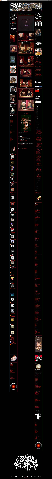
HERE (27, 113)
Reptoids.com (36, 399)
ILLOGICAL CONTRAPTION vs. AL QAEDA (38, 174)
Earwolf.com (36, 385)
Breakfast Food (36, 216)
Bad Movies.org (36, 377)
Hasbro (36, 245)
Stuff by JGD (36, 304)
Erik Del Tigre (11, 121)
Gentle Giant (11, 377)
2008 (36, 188)
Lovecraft (36, 256)
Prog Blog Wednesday (37, 278)
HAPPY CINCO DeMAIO (39, 169)
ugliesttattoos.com (37, 406)
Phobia (11, 379)
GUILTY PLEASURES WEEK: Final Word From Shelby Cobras (38, 180)
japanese (36, 251)
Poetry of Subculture (13, 177)
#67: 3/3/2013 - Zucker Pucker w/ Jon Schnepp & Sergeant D (38, 65)
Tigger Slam (36, 323)
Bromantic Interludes (37, 217)
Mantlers (36, 257)
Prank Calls (36, 276)
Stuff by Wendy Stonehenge (38, 319)
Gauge (11, 371)
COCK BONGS (36, 225)
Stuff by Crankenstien (37, 298)
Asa (10, 133)
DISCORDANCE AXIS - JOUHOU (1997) (24, 14)
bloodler (11, 130)
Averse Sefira (11, 364)
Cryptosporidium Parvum (37, 439)
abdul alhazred (11, 139)
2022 (36, 110)
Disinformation (36, 384)
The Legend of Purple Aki (39, 138)
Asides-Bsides (12, 244)
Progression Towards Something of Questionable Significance (13, 337)
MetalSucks (12, 159)
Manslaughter (11, 120)
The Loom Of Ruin (13, 313)
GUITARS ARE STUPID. (39, 132)
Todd (10, 141)
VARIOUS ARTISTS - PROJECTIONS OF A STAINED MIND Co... (39, 144)
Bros (35, 218)
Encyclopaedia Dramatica (38, 386)
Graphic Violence (37, 243)
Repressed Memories (37, 284)
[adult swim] (36, 374)
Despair (36, 231)
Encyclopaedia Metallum (37, 387)
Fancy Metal (36, 240)
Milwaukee (36, 262)
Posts (36, 101)
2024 (36, 108)
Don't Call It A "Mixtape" (37, 233)
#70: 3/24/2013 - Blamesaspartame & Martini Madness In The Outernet (38, 59)
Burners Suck (36, 219)
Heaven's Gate (36, 392)
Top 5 (35, 324)
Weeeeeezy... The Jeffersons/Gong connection (38, 164)
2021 (36, 111)
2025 (36, 107)
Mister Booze (12, 275)
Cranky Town (12, 283)
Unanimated (11, 365)
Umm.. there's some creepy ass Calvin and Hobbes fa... (39, 168)
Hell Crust (11, 134)
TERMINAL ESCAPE (13, 154)
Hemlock (36, 438)
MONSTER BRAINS (13, 192)
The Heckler (11, 122)
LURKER (12, 170)
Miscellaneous (36, 264)
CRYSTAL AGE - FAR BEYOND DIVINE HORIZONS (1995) (38, 161)
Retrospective (36, 286)
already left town (13, 341)
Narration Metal (36, 266)
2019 (36, 113)
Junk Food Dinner (37, 393)
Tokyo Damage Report (13, 329)
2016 (36, 116)
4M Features (36, 204)
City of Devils (12, 339)
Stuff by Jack (36, 303)
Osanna (36, 433)
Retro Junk (36, 401)
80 (35, 205)
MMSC (36, 265)
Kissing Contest (37, 394)
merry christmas (37, 259)
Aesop (11, 132)
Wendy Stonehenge (12, 131)
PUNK (35, 279)
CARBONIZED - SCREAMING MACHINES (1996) (38, 156)
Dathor (11, 138)
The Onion (36, 405)
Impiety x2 (36, 424)
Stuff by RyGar (36, 311)
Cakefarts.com (36, 378)
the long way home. (13, 234)
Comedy (36, 226)
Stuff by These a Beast (37, 317)
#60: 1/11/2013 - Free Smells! (38, 75)
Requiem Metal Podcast (37, 400)
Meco (35, 422)
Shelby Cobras (21, 142)
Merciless (11, 373)
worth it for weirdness (37, 332)
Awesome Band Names (37, 210)
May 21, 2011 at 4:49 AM (23, 140)
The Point (12, 324)
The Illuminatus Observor (13, 207)
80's (35, 206)
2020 (36, 112)
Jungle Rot (36, 423)
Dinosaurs (36, 232)
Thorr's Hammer (12, 369)
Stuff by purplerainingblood (38, 310)
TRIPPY (36, 326)
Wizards (36, 331)
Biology (36, 211)
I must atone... (37, 175)
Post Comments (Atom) (23, 148)
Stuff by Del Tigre (37, 300)
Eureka (36, 237)
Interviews (36, 250)
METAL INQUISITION (13, 239)
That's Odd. (37, 145)
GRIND (36, 244)
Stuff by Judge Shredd (37, 305)
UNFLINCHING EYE (13, 202)
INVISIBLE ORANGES (13, 343)
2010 (36, 186)
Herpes (36, 432)
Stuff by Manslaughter (37, 307)
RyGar (11, 140)
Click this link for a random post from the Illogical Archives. (38, 193)
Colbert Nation (36, 380)
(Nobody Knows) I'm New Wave (13, 303)
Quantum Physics (37, 280)
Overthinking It (36, 398)
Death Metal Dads (37, 230)
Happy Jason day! (38, 159)
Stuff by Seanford (37, 313)
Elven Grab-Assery (37, 236)
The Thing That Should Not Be (23, 137)
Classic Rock (36, 223)
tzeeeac (12, 255)
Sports (35, 292)
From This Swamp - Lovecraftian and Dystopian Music (13, 316)
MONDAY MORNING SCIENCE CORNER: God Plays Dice (38, 147)
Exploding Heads (37, 238)
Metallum (25, 131)
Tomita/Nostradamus (12, 366)
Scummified (12, 227)
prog (35, 277)
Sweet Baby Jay (37, 320)
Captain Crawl (36, 379)
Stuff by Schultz (37, 312)
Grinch (35, 429)
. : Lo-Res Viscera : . (13, 288)
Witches (36, 330)
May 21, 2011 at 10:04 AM (23, 144)
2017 (36, 115)
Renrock (36, 283)
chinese (36, 222)
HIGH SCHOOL (36, 246)
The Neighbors (11, 370)
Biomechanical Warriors (37, 212)
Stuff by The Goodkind (37, 314)
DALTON (36, 229)
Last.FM (27, 131)
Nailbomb (36, 425)
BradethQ (11, 137)
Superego (36, 404)
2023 (36, 109)
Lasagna (36, 253)
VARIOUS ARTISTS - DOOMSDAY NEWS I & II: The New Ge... (39, 171)
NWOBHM (36, 271)
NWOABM (36, 270)
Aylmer (11, 119)
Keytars (36, 252)
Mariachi (36, 258)
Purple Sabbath (36, 426)
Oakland (36, 272)
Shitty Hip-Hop (36, 290)
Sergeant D (12, 200)
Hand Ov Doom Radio (37, 391)
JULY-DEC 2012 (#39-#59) (38, 76)
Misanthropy (36, 263)
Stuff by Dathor (36, 299)
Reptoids (36, 285)
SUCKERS (37, 151)
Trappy (36, 325)
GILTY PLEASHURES (38, 178)
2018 (36, 114)
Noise (35, 269)
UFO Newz (12, 335)
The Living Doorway (13, 340)
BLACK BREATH (38, 152)
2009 (36, 187)
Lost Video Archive (13, 265)
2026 (36, 106)
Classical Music (37, 224)
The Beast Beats (13, 342)
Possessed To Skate (12, 372)
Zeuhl (35, 333)
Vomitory (36, 430)
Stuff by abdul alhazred (37, 293)
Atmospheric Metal (37, 209)
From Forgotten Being (12, 378)
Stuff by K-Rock (37, 306)
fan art (35, 239)
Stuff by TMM (36, 318)
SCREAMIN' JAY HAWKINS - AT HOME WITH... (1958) (39, 150)
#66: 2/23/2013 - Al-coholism (38, 66)
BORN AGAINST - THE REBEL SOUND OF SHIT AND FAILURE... (39, 131)
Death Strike (36, 431)
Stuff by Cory (36, 297)
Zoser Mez (11, 376)
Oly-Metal (36, 273)
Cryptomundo (36, 381)
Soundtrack (36, 291)
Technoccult (12, 194)
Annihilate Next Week (13, 267)
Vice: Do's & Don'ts (37, 407)
